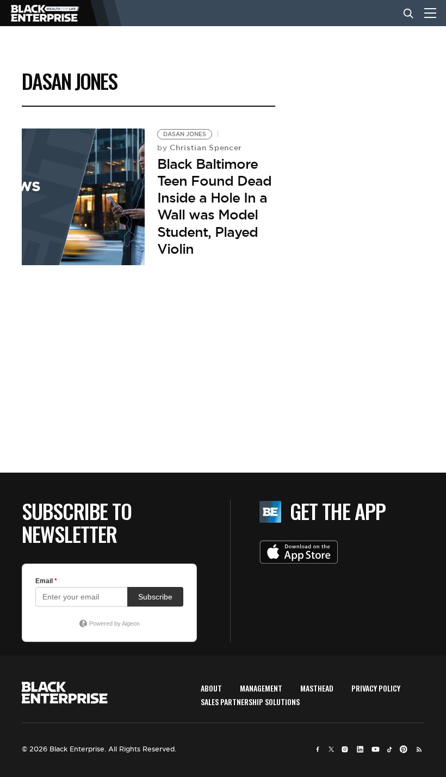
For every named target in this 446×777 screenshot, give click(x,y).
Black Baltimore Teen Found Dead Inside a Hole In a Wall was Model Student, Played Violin (214, 206)
